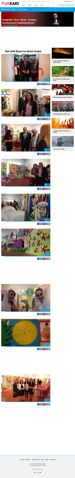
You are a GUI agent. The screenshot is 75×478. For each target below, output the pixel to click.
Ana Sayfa (21, 459)
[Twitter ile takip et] (36, 469)
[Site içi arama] (41, 469)
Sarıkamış (44, 1)
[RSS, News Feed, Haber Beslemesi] (39, 469)
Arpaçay (28, 1)
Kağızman (38, 1)
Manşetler (28, 459)
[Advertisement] (25, 38)
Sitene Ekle (53, 459)
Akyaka (23, 1)
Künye (42, 459)
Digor (33, 1)
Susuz (53, 1)
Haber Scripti (36, 472)
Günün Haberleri (36, 459)
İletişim (47, 459)
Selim (49, 1)
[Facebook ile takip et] (33, 469)
